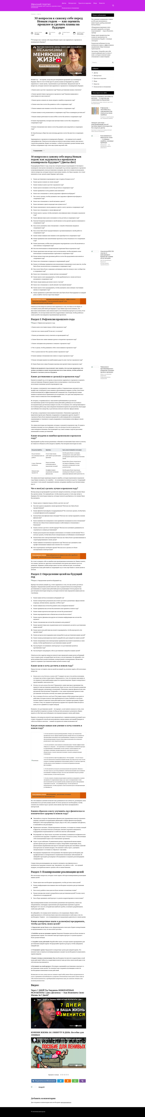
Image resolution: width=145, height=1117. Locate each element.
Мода (95, 3)
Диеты (64, 3)
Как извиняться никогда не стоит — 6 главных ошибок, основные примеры (107, 139)
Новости (102, 3)
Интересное (72, 3)
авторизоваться (66, 1102)
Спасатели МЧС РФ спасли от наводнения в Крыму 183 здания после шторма (107, 255)
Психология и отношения (70, 8)
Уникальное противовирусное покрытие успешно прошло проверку (107, 369)
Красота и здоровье (85, 3)
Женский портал (41, 4)
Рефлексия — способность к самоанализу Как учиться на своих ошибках (106, 111)
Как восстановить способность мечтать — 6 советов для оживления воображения (102, 98)
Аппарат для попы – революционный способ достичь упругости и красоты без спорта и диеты (101, 125)
